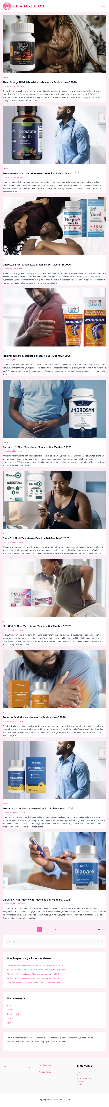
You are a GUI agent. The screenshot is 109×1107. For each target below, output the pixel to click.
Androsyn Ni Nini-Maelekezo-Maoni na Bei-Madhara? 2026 (37, 447)
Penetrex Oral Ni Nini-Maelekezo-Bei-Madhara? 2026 (34, 717)
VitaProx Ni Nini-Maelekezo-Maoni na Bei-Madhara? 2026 (37, 264)
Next (99, 929)
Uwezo (5, 77)
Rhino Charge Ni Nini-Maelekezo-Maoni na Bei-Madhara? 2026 (40, 82)
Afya (4, 351)
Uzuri (9, 1023)
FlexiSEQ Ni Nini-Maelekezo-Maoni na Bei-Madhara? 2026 (37, 626)
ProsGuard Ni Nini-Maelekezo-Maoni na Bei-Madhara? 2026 (38, 808)
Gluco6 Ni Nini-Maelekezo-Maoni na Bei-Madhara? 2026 (36, 538)
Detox (9, 1010)
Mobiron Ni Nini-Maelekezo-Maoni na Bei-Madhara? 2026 (37, 355)
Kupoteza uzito (13, 1014)
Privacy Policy (45, 1072)
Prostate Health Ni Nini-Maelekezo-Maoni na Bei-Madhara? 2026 (41, 173)
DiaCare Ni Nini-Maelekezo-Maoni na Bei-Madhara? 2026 (36, 899)
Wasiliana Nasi (45, 1065)
